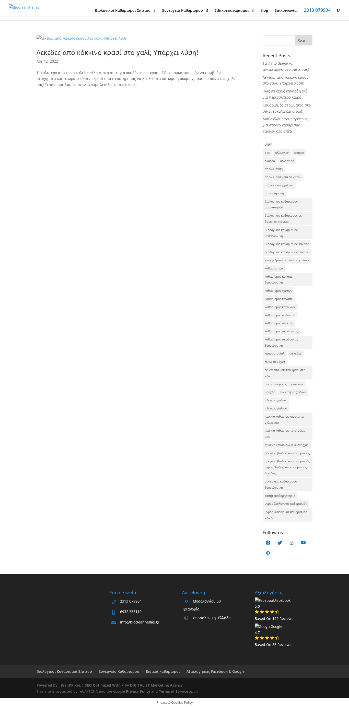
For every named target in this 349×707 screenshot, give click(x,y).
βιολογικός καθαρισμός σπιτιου (287, 252)
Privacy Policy (138, 691)
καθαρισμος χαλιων (278, 290)
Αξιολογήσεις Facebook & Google (216, 671)
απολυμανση (274, 169)
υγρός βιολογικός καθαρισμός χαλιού (286, 515)
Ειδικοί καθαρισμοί (232, 11)
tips (267, 152)
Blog (264, 11)
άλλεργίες (282, 152)
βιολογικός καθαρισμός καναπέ (287, 244)
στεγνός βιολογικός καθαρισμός (287, 453)
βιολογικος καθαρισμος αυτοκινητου (281, 204)
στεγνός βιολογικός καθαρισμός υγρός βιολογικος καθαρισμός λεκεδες (287, 467)
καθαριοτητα (274, 268)
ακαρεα (270, 161)
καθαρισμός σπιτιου (279, 323)
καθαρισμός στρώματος (281, 331)
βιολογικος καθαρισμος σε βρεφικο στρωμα (283, 218)
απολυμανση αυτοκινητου (283, 177)
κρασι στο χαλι (275, 353)
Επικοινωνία (286, 11)
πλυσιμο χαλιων (276, 400)
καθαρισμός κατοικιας (280, 307)
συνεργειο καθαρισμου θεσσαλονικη (281, 484)
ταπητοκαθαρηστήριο (280, 495)
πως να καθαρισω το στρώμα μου (285, 433)
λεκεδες (295, 353)
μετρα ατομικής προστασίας (284, 384)
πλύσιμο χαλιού (276, 408)
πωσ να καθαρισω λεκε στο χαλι (287, 445)
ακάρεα (299, 152)
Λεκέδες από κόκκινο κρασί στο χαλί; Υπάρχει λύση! (117, 52)
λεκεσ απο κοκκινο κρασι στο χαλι (285, 373)
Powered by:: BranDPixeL (59, 685)
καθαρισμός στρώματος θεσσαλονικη (281, 342)
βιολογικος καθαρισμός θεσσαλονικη (281, 233)
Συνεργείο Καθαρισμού (182, 11)
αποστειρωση (274, 193)
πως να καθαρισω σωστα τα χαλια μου (284, 419)
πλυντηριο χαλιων (293, 392)
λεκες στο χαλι (275, 361)
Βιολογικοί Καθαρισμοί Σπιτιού (122, 11)
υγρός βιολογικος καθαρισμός (286, 503)
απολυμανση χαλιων (279, 185)
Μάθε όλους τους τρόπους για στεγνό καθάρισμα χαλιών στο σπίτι (285, 125)
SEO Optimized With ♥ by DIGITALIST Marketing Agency (134, 685)
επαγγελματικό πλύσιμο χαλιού (287, 260)
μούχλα (270, 392)
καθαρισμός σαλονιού (280, 315)
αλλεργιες (287, 161)
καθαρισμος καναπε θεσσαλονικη (279, 279)
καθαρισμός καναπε (279, 299)
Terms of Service (173, 691)
